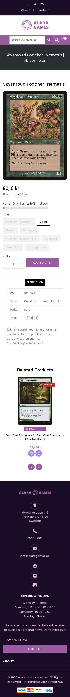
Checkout (27, 10)
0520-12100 (35, 538)
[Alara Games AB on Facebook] (28, 4)
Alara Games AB (34, 60)
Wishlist (44, 10)
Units (6, 256)
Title (6, 215)
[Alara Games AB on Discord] (42, 4)
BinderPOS (55, 682)
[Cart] (64, 40)
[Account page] (57, 40)
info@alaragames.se (35, 556)
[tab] (35, 282)
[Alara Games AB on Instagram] (35, 4)
